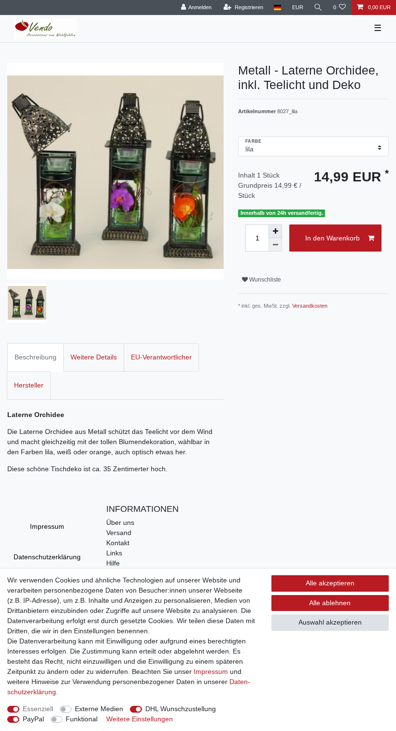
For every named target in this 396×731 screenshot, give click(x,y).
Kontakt (117, 543)
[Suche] (318, 7)
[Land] (277, 7)
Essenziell (38, 709)
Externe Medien (99, 709)
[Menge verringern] (275, 245)
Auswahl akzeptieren (330, 622)
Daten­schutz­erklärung (47, 557)
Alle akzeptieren (330, 583)
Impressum (47, 526)
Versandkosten (309, 306)
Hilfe (113, 563)
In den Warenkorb (332, 238)
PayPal (33, 719)
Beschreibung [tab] (35, 357)
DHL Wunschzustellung (180, 709)
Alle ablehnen (330, 603)
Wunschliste (264, 279)
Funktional (82, 719)
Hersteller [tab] (28, 385)
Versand (118, 533)
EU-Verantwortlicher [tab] (161, 357)
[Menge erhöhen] (275, 231)
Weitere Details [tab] (94, 357)
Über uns (120, 522)
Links (114, 553)
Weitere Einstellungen (139, 719)
